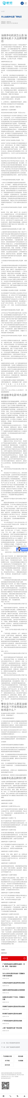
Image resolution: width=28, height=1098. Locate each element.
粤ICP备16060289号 (6, 1078)
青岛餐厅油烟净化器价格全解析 (12, 1013)
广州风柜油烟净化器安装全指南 (12, 1021)
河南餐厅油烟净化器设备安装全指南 (13, 1006)
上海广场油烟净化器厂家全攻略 (12, 1028)
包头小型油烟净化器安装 (13, 1043)
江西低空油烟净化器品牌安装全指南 (13, 983)
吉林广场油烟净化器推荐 (13, 1047)
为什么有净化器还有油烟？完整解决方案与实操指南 (13, 975)
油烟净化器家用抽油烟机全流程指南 (13, 990)
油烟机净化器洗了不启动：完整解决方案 (13, 998)
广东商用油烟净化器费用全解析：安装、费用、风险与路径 (13, 965)
